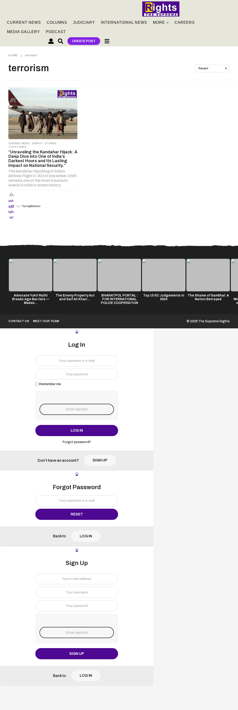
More (159, 22)
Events (37, 143)
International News (124, 22)
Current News (24, 22)
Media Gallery (23, 32)
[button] (51, 41)
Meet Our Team (46, 321)
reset (77, 514)
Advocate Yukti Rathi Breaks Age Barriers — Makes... (30, 299)
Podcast (56, 32)
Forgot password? (77, 442)
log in (77, 430)
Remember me (50, 384)
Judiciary (84, 22)
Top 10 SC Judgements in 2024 (163, 297)
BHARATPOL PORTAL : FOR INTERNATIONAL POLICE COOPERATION (119, 299)
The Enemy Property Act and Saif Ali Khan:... (75, 297)
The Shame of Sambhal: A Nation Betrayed (208, 297)
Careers (185, 22)
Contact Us (18, 321)
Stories (50, 143)
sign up (100, 460)
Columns (57, 22)
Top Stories (17, 146)
